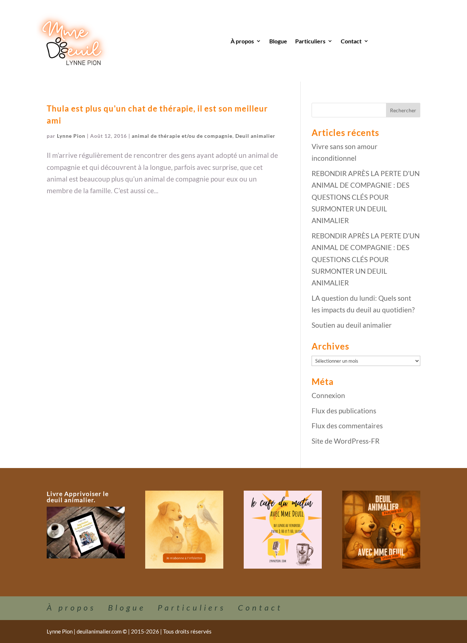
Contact (351, 41)
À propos (242, 41)
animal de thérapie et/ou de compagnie (182, 136)
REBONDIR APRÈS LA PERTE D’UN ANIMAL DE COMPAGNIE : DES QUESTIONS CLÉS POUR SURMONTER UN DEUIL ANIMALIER (366, 197)
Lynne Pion (71, 136)
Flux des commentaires (347, 425)
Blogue (278, 41)
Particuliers (310, 41)
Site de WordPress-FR (345, 441)
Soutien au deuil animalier (352, 325)
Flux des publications (344, 410)
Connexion (328, 395)
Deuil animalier (255, 136)
